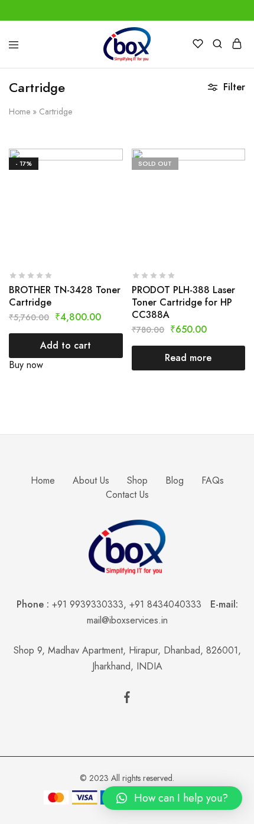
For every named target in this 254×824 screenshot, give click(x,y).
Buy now (26, 365)
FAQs (212, 480)
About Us (91, 480)
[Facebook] (127, 699)
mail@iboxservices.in (127, 620)
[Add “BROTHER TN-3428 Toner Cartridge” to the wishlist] (115, 180)
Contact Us (127, 494)
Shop (137, 480)
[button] (172, 798)
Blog (174, 480)
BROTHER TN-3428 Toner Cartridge (65, 296)
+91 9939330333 (87, 604)
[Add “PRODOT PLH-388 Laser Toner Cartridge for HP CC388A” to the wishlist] (237, 180)
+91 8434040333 (169, 604)
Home (19, 111)
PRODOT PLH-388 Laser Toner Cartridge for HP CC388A (183, 302)
